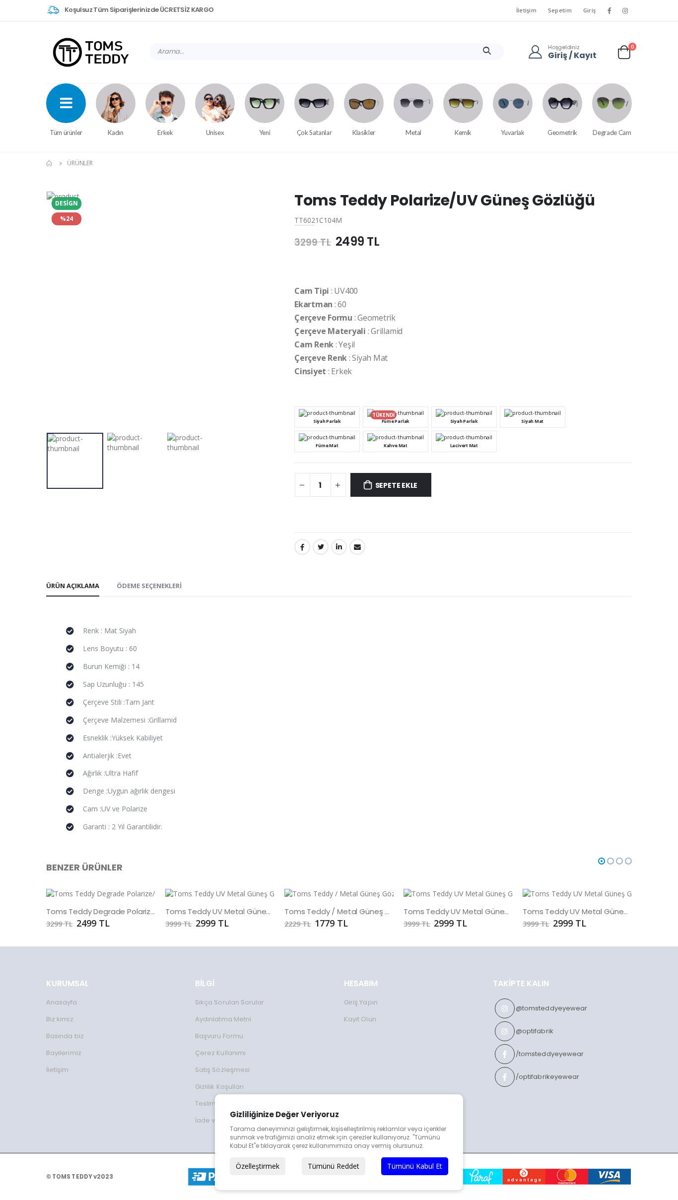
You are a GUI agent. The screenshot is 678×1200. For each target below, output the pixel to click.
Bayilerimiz (63, 1053)
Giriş (589, 10)
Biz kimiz (59, 1019)
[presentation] (61, 310)
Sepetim (560, 10)
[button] (624, 52)
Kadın (115, 132)
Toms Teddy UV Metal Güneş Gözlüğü (219, 912)
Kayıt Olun (360, 1019)
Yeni (265, 132)
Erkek (165, 132)
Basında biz (65, 1036)
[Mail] (357, 547)
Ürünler (80, 163)
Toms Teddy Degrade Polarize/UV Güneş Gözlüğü (100, 912)
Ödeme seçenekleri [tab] (149, 585)
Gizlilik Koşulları (219, 1086)
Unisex (215, 132)
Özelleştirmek (257, 1166)
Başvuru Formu (219, 1036)
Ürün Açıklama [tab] (72, 585)
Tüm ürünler (66, 132)
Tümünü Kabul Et (414, 1166)
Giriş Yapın (361, 1002)
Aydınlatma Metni (223, 1019)
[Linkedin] (339, 547)
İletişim (526, 10)
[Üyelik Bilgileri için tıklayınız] (538, 51)
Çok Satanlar (314, 132)
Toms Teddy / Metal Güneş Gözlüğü (339, 912)
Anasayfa (61, 1002)
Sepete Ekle (396, 485)
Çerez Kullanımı (220, 1053)
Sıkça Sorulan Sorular (229, 1002)
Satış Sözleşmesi (222, 1069)
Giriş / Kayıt (572, 56)
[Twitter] (321, 547)
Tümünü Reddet (333, 1166)
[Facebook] (302, 547)
